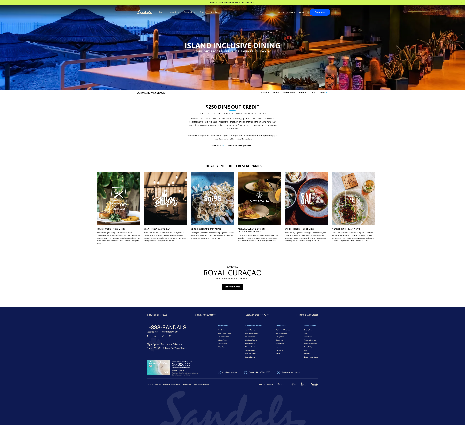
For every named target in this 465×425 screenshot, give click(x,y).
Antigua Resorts (250, 343)
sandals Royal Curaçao (151, 92)
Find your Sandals (223, 337)
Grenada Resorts (250, 350)
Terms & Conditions (154, 384)
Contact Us (187, 384)
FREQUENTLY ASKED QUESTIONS (239, 146)
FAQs (305, 333)
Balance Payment (223, 340)
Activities (303, 93)
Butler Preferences (223, 347)
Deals (314, 93)
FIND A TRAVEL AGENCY (206, 315)
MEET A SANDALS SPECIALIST (257, 315)
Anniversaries (280, 343)
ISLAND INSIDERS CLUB (158, 315)
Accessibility (308, 347)
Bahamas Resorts (250, 347)
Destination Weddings (283, 330)
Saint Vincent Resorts (251, 333)
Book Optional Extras (224, 333)
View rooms (232, 286)
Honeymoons (280, 337)
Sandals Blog (308, 330)
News (305, 350)
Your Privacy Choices (201, 384)
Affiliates (307, 354)
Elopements (279, 340)
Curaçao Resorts (250, 357)
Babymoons (279, 350)
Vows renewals (280, 347)
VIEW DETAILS (218, 146)
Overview (265, 93)
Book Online (221, 330)
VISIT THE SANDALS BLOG (308, 315)
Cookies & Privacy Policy (172, 384)
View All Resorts (250, 330)
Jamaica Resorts (250, 337)
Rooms (276, 93)
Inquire (278, 354)
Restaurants (289, 93)
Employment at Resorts (311, 357)
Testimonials (308, 337)
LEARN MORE (177, 371)
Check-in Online (222, 343)
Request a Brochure (310, 340)
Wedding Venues (281, 333)
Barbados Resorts (250, 354)
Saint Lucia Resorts (251, 340)
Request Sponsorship (310, 343)
